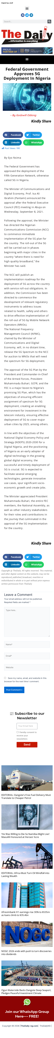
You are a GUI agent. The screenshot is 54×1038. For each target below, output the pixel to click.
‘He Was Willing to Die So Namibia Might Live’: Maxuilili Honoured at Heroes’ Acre (25, 835)
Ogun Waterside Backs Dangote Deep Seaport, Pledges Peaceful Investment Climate (26, 992)
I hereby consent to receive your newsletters (27, 735)
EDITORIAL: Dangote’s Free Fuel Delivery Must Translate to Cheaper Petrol (26, 796)
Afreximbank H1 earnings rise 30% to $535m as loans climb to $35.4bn (25, 913)
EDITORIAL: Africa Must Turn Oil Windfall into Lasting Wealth (25, 874)
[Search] (49, 21)
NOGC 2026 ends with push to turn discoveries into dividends (26, 952)
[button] (27, 8)
